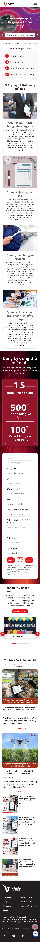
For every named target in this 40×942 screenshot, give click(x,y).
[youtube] (13, 935)
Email (9, 479)
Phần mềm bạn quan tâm (17, 510)
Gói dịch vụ (11, 538)
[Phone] (4, 935)
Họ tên (10, 458)
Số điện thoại (12, 468)
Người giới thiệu (14, 548)
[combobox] (9, 494)
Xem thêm (18, 611)
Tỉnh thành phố (13, 489)
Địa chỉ (9, 499)
